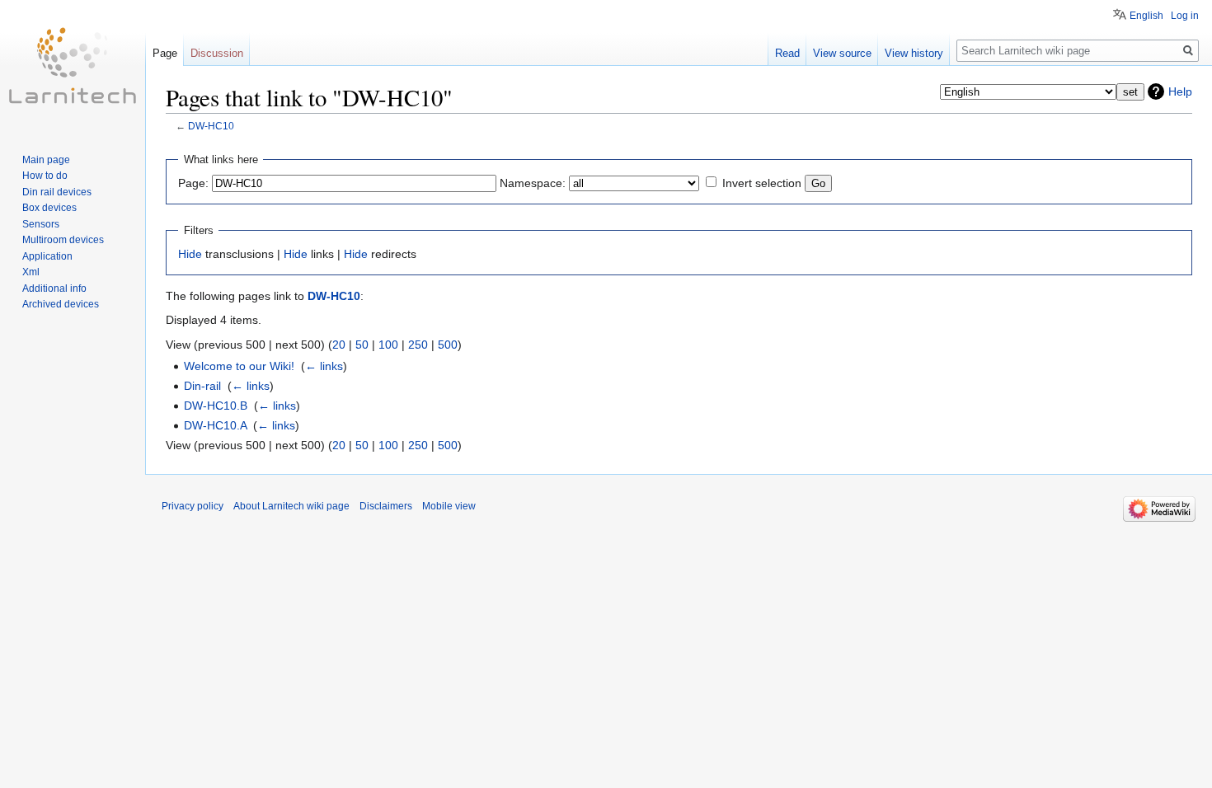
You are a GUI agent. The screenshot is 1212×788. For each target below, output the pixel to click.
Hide (190, 253)
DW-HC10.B (215, 405)
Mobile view (449, 506)
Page (165, 53)
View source (842, 53)
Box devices (49, 207)
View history (914, 53)
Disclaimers (385, 506)
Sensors (40, 224)
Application (47, 256)
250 (418, 344)
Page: (193, 183)
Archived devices (60, 304)
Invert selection (761, 183)
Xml (31, 272)
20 (338, 344)
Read (787, 53)
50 (362, 344)
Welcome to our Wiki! (239, 366)
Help (1180, 91)
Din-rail (202, 385)
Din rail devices (57, 192)
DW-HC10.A (215, 425)
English (1146, 15)
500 (448, 344)
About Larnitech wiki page (291, 506)
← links (324, 366)
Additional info (54, 288)
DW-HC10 (211, 125)
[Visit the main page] (73, 66)
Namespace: (533, 183)
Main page (46, 160)
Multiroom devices (63, 240)
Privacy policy (192, 506)
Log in (1185, 15)
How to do (45, 175)
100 (388, 344)
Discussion (216, 53)
